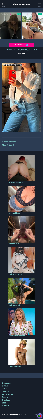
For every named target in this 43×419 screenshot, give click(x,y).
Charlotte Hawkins (16, 336)
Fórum (5, 397)
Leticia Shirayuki (15, 274)
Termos (5, 391)
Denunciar (6, 383)
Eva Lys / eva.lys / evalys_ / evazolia (21, 50)
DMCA (5, 386)
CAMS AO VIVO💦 (21, 45)
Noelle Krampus (15, 182)
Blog (4, 403)
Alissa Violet (13, 244)
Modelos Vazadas (21, 4)
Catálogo (6, 400)
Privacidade (7, 394)
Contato (5, 406)
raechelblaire (14, 213)
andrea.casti (14, 305)
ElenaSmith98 (14, 366)
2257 (4, 389)
